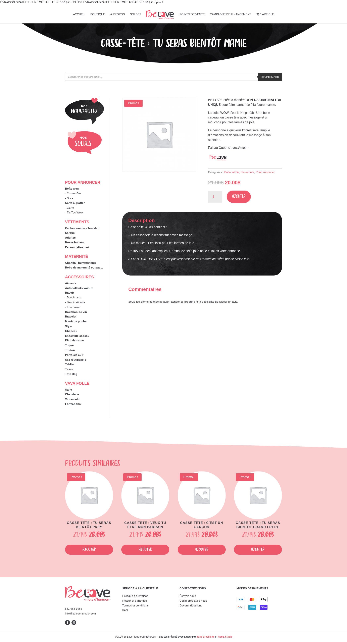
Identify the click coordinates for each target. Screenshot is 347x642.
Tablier (69, 364)
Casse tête (247, 172)
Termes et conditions (135, 605)
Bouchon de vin (76, 311)
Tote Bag (71, 374)
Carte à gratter (75, 202)
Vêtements (72, 399)
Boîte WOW (231, 172)
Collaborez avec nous (193, 600)
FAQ (125, 610)
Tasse (69, 369)
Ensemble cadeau (77, 335)
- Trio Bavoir (73, 307)
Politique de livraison (135, 595)
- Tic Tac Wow (74, 212)
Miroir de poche (76, 321)
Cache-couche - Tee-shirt (82, 228)
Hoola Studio (225, 636)
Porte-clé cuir (74, 354)
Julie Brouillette (205, 636)
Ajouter (238, 196)
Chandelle (72, 394)
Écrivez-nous (188, 595)
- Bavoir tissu (73, 297)
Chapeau (71, 331)
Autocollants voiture (79, 288)
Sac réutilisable (75, 359)
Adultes (70, 237)
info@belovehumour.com (80, 613)
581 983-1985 (73, 608)
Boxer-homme (74, 242)
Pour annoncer (265, 172)
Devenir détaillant (191, 605)
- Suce (69, 198)
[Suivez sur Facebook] (67, 622)
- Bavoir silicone (75, 302)
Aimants (70, 283)
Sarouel (70, 232)
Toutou (70, 350)
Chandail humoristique (80, 262)
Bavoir (69, 292)
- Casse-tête (73, 193)
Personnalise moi (77, 247)
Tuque (69, 345)
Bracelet (70, 316)
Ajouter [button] (89, 549)
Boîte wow (72, 188)
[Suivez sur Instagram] (73, 622)
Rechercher (270, 76)
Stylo (68, 326)
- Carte (69, 207)
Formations (73, 403)
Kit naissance (74, 340)
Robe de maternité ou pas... (84, 267)
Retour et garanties (134, 600)
